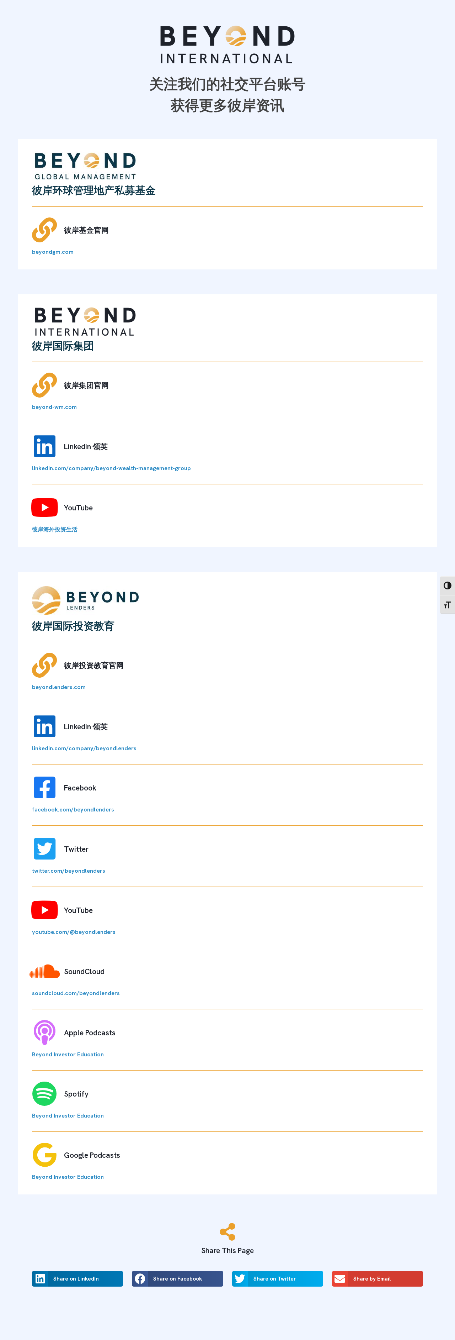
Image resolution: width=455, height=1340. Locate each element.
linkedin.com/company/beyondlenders (84, 748)
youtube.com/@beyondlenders (74, 932)
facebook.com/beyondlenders (73, 809)
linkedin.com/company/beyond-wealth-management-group (111, 468)
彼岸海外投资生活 (54, 529)
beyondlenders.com (59, 687)
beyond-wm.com (54, 407)
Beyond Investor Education (68, 1054)
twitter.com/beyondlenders (68, 870)
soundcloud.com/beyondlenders (76, 993)
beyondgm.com (53, 252)
